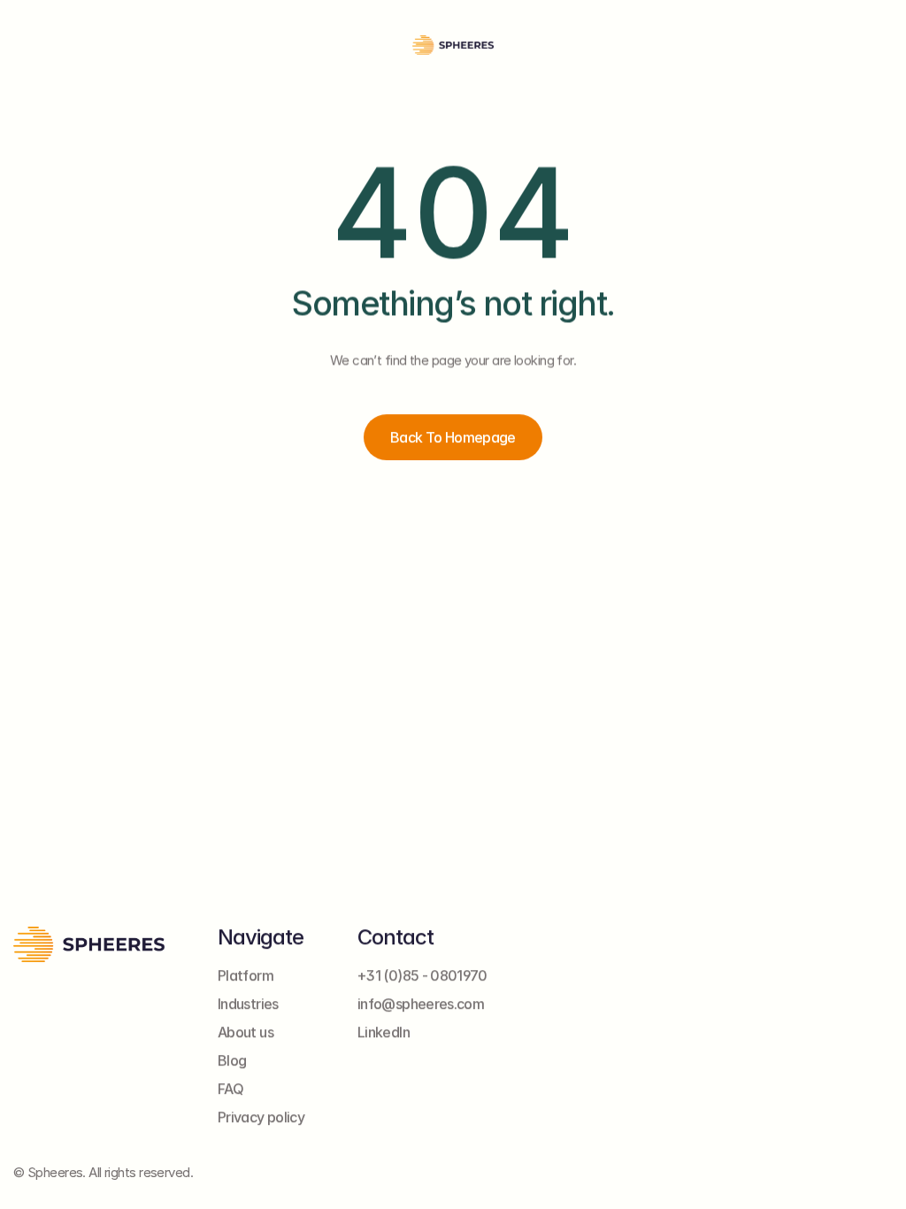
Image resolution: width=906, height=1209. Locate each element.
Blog (232, 1060)
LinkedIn (383, 1032)
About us (245, 1032)
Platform (245, 975)
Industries (248, 1004)
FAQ (230, 1088)
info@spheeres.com (420, 1004)
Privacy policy (261, 1117)
